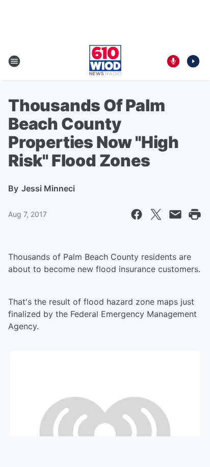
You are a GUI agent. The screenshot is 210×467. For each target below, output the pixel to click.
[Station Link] (105, 61)
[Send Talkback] (173, 61)
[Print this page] (195, 214)
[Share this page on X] (156, 214)
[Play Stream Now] (193, 61)
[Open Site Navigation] (14, 61)
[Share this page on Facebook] (136, 214)
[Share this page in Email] (175, 214)
